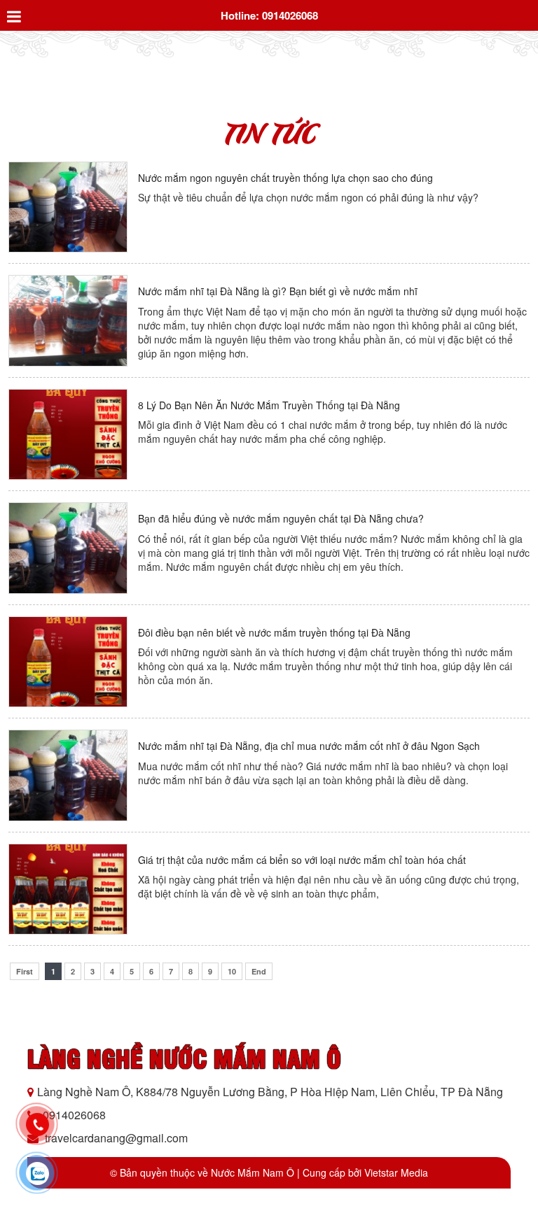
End (258, 971)
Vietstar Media (396, 1172)
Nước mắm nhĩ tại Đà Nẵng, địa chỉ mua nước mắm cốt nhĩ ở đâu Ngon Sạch (309, 746)
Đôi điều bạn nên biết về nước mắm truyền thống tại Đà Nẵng (274, 632)
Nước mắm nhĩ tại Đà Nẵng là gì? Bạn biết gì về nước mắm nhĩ (278, 291)
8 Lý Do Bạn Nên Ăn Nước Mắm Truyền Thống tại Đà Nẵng (269, 405)
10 (232, 971)
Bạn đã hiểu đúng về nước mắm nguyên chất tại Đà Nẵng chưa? (281, 518)
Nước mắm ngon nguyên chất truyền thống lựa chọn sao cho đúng (285, 178)
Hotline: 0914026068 (269, 15)
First (24, 971)
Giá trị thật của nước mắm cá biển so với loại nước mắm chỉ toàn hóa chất (302, 860)
